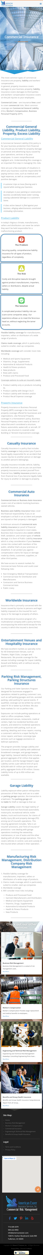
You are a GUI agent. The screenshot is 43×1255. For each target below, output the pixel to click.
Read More (6, 971)
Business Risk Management (13, 963)
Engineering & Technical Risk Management (20, 1131)
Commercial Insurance (13, 1129)
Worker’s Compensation (12, 1008)
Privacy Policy (10, 1150)
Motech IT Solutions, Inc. (20, 1245)
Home (7, 1120)
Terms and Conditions (13, 1147)
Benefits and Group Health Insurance (17, 1097)
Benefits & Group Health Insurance (17, 1134)
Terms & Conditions (26, 1248)
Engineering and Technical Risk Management (20, 1051)
